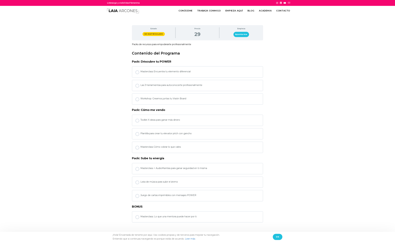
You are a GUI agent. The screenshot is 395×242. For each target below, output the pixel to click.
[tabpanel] (197, 44)
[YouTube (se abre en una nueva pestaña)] (285, 2)
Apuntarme (241, 34)
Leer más (190, 238)
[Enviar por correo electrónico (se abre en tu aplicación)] (288, 2)
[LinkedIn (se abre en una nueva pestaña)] (281, 2)
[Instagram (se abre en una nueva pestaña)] (277, 2)
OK (277, 237)
